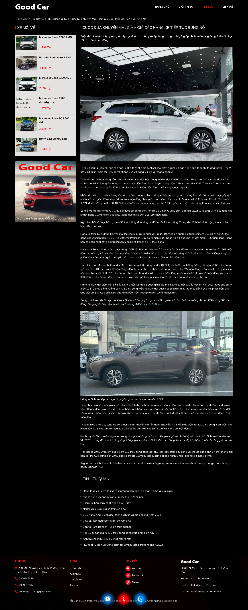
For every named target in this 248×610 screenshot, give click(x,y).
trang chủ (161, 6)
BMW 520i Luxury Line (53, 138)
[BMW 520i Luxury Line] (26, 145)
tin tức (208, 6)
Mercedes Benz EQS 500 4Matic (54, 120)
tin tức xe (37, 18)
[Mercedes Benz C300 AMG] (26, 43)
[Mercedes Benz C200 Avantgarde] (26, 103)
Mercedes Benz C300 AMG (55, 37)
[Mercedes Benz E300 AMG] (26, 84)
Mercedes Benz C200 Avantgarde (52, 100)
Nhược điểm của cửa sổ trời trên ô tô (104, 508)
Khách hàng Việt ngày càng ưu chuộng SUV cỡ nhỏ (113, 497)
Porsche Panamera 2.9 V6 (55, 57)
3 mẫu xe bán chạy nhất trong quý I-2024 (107, 502)
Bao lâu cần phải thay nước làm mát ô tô (107, 520)
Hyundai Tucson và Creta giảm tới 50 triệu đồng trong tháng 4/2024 (123, 544)
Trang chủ (76, 568)
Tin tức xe (76, 579)
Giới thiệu (75, 573)
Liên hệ (74, 585)
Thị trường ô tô (57, 18)
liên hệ (228, 6)
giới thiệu (185, 6)
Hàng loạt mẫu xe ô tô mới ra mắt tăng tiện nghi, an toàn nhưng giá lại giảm (128, 491)
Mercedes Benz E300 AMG (55, 77)
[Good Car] (32, 6)
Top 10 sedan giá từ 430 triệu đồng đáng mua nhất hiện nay (118, 532)
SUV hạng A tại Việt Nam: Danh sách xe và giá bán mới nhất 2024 (122, 514)
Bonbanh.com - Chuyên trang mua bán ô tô (152, 600)
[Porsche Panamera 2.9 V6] (26, 63)
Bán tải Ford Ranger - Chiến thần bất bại (107, 526)
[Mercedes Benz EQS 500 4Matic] (26, 124)
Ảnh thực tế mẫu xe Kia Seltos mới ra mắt (107, 538)
